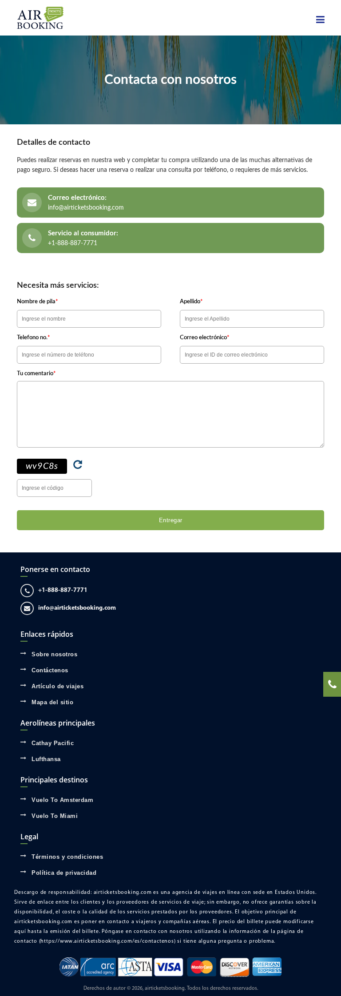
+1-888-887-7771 (72, 243)
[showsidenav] (320, 20)
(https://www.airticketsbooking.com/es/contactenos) (107, 941)
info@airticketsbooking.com (86, 208)
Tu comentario (36, 374)
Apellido (191, 302)
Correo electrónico (205, 338)
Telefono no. (33, 338)
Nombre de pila (37, 302)
